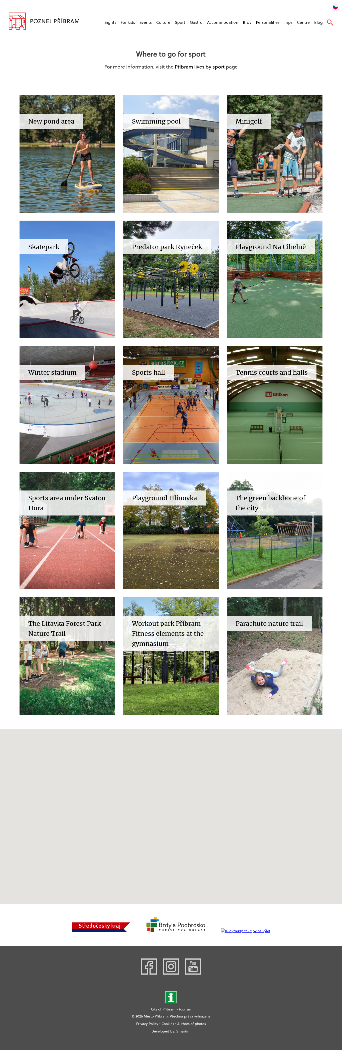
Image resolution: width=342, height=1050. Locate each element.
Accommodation (222, 22)
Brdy (247, 22)
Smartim (183, 1031)
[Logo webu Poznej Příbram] (51, 22)
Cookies (167, 1023)
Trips (288, 22)
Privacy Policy (147, 1023)
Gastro (196, 22)
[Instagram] (171, 973)
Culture (163, 22)
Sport (180, 22)
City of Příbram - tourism (171, 1009)
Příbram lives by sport (200, 66)
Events (145, 22)
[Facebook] (149, 973)
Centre (303, 22)
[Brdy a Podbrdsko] (175, 930)
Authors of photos (191, 1023)
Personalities (267, 22)
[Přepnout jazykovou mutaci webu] (335, 7)
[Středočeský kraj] (101, 930)
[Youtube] (193, 973)
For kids (128, 22)
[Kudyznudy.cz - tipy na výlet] (245, 930)
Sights (110, 22)
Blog (318, 22)
